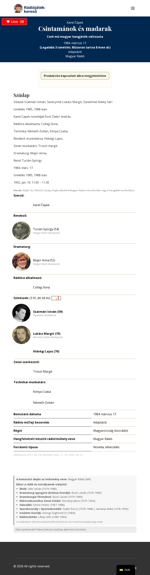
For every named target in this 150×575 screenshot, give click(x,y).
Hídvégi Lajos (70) (46, 351)
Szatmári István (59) (48, 312)
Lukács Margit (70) (46, 334)
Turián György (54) (46, 229)
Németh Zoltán (43, 403)
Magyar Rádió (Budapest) (46, 233)
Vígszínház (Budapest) (44, 315)
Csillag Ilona (41, 287)
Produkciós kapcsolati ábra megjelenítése (75, 76)
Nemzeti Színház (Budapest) (48, 337)
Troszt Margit (42, 371)
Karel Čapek (41, 205)
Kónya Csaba (42, 392)
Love (17, 22)
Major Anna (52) (44, 260)
